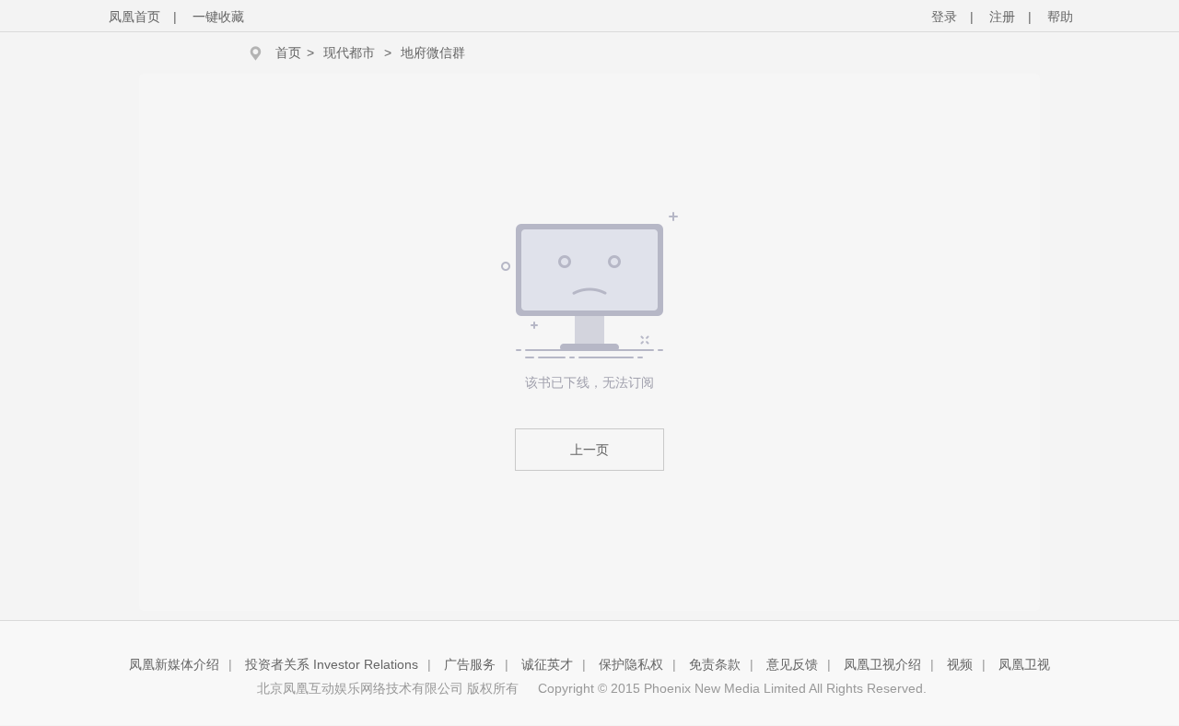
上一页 (589, 449)
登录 (944, 16)
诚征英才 (547, 664)
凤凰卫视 (1024, 664)
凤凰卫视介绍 (882, 664)
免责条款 (715, 664)
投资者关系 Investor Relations (331, 664)
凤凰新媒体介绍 (174, 664)
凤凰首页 (134, 16)
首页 (288, 52)
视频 (960, 664)
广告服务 (470, 664)
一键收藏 (218, 16)
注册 (1002, 16)
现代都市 (349, 52)
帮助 (1060, 16)
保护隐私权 (631, 664)
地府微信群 (433, 52)
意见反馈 (792, 664)
